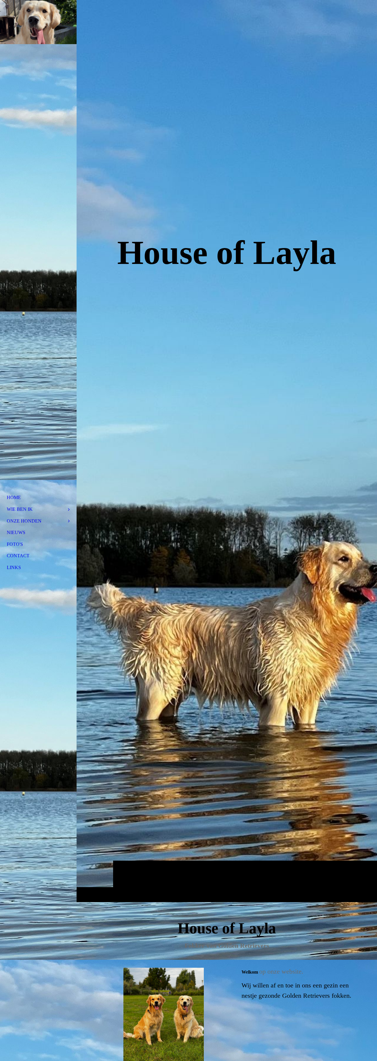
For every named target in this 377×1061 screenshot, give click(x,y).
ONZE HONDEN (24, 520)
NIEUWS (16, 532)
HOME (14, 497)
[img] (227, 451)
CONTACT (18, 555)
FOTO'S (15, 544)
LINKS (14, 567)
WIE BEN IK (20, 509)
